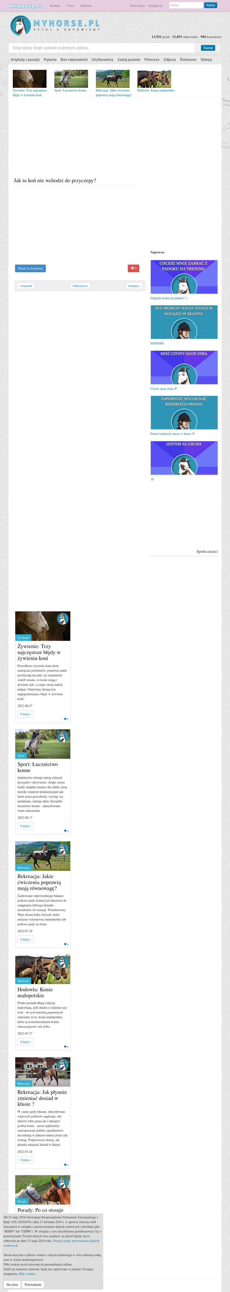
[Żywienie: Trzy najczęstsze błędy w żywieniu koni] (29, 79)
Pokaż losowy (80, 286)
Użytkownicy (102, 60)
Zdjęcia (170, 60)
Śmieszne (188, 60)
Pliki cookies (27, 1274)
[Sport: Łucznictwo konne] (71, 79)
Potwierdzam (33, 1284)
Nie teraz (12, 1284)
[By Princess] (62, 618)
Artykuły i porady (25, 60)
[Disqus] (77, 422)
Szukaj (211, 5)
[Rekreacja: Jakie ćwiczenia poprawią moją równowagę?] (113, 79)
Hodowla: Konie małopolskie (156, 90)
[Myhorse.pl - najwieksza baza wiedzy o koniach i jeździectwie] (55, 25)
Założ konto (137, 5)
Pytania (50, 60)
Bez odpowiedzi (74, 60)
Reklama (86, 5)
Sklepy (206, 60)
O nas (70, 5)
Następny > (134, 286)
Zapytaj (208, 48)
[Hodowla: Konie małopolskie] (154, 79)
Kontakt (55, 5)
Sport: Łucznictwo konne (70, 90)
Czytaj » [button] (25, 714)
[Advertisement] (79, 138)
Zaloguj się (155, 5)
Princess (151, 60)
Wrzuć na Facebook (30, 268)
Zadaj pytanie (128, 60)
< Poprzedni (25, 286)
